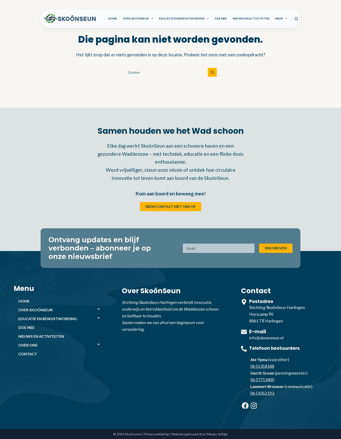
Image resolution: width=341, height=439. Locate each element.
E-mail (257, 331)
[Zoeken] (296, 18)
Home (112, 18)
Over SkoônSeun (136, 18)
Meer (279, 18)
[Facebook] (245, 405)
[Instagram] (254, 405)
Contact (27, 354)
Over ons (27, 345)
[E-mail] (244, 332)
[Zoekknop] (212, 72)
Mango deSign (217, 434)
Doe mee (221, 18)
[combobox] (166, 72)
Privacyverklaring (156, 434)
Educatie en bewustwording (182, 18)
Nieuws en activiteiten (251, 18)
